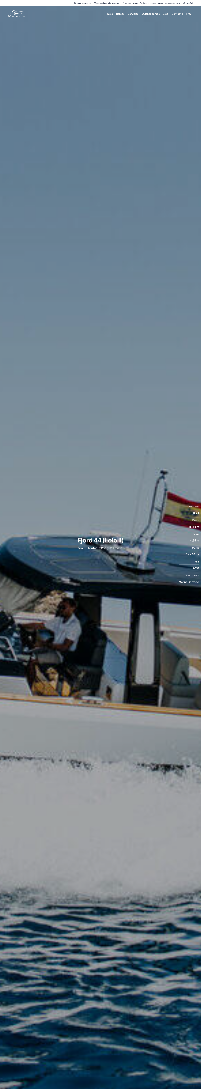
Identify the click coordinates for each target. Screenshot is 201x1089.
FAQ (188, 13)
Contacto (177, 13)
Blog (165, 13)
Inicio (110, 13)
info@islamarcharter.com (107, 3)
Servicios (133, 13)
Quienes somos (151, 13)
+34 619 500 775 (83, 3)
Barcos (120, 13)
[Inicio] (17, 13)
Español (189, 3)
